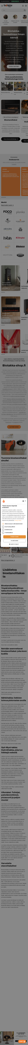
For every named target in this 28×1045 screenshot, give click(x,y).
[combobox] (23, 501)
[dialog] (14, 522)
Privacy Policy (18, 520)
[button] (14, 544)
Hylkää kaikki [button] (14, 540)
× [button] (25, 501)
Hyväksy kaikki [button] (15, 536)
